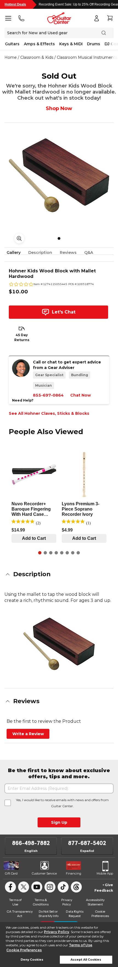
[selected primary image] (59, 175)
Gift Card (11, 873)
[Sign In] (97, 18)
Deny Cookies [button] (32, 959)
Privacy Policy (56, 932)
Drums (93, 43)
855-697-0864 (48, 395)
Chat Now (80, 395)
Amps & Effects (39, 43)
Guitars (12, 43)
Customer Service (44, 873)
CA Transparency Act (20, 913)
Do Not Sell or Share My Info (48, 913)
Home (10, 57)
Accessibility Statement (95, 902)
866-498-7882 (31, 843)
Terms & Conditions (41, 902)
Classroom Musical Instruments (87, 57)
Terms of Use (80, 945)
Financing (73, 873)
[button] (59, 574)
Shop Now (59, 108)
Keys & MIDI (71, 43)
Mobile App (105, 873)
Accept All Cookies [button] (86, 959)
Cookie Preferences (24, 950)
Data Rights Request (74, 913)
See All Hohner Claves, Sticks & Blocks (49, 413)
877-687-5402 (87, 843)
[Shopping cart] (110, 18)
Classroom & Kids (36, 57)
